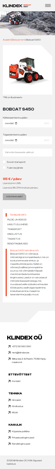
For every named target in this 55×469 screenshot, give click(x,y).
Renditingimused (21, 444)
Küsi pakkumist (14, 197)
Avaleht (7, 40)
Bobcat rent (18, 40)
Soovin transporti (16, 162)
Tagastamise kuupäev (15, 134)
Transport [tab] (14, 229)
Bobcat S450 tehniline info (24, 250)
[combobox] (27, 152)
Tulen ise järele (15, 168)
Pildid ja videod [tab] (17, 219)
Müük (15, 412)
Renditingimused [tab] (17, 243)
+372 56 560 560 (21, 346)
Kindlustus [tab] (14, 234)
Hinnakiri (16, 400)
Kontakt (16, 381)
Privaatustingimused (23, 437)
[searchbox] (27, 152)
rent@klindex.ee (20, 352)
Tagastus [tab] (13, 239)
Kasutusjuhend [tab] (17, 224)
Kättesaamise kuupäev (15, 117)
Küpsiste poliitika (20, 431)
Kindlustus (17, 406)
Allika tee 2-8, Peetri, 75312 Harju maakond (29, 361)
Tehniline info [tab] (18, 215)
